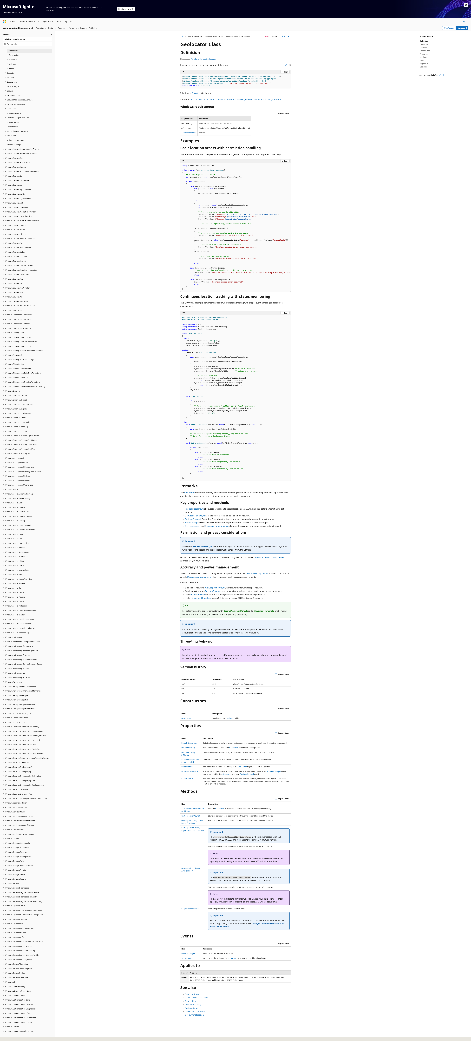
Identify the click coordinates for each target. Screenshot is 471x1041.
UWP (189, 36)
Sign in (465, 21)
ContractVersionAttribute (222, 99)
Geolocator (189, 492)
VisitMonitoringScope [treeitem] (15, 140)
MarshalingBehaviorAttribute (248, 99)
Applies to (424, 63)
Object (195, 93)
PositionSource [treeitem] (13, 122)
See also (423, 67)
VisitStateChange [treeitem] (14, 144)
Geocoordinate (192, 994)
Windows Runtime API (214, 36)
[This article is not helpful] (443, 75)
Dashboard (462, 28)
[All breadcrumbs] (182, 37)
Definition (424, 41)
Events (422, 60)
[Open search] (458, 21)
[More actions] (288, 37)
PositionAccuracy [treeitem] (14, 113)
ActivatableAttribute (200, 99)
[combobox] (27, 39)
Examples (424, 44)
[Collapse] (52, 34)
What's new (449, 28)
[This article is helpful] (440, 75)
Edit (289, 65)
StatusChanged (192, 522)
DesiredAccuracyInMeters (217, 526)
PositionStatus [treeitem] (13, 126)
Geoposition (190, 1001)
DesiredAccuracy (193, 526)
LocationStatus (187, 767)
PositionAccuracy (193, 1004)
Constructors (425, 51)
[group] (235, 227)
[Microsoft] (4, 21)
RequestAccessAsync (194, 508)
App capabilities (188, 133)
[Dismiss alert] (466, 5)
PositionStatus (191, 1008)
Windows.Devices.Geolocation (238, 36)
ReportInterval (198, 594)
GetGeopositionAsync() (190, 816)
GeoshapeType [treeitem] (13, 86)
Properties (424, 54)
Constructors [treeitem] (14, 55)
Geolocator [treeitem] (13, 50)
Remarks (423, 47)
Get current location (194, 1015)
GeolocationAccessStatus (196, 997)
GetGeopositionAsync (195, 515)
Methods (423, 57)
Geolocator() (186, 718)
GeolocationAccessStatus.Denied (269, 557)
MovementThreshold (201, 598)
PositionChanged (193, 519)
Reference (198, 36)
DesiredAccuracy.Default (257, 573)
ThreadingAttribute (272, 99)
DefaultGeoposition (189, 743)
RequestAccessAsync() (190, 909)
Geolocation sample (194, 1011)
